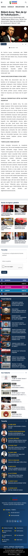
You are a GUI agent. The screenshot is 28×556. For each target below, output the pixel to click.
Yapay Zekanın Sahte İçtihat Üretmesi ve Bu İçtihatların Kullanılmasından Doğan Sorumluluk (15, 476)
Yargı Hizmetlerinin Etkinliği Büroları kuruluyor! (5, 241)
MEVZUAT (21, 548)
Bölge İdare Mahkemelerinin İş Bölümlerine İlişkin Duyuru (18, 415)
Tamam (17, 554)
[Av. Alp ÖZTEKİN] (4, 475)
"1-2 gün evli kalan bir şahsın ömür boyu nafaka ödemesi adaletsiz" (7, 214)
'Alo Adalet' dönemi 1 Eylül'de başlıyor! (19, 379)
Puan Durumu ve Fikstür (7, 536)
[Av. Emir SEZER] (4, 426)
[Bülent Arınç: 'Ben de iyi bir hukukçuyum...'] (14, 34)
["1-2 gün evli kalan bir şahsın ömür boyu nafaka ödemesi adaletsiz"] (7, 208)
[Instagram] (12, 521)
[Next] (18, 521)
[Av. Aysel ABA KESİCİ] (4, 440)
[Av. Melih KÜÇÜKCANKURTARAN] (4, 433)
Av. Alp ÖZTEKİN (12, 473)
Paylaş (4, 44)
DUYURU (14, 412)
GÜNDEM (14, 376)
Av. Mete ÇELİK (12, 466)
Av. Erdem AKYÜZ (12, 488)
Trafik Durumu (19, 531)
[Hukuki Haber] (13, 2)
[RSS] (20, 521)
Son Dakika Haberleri (5, 540)
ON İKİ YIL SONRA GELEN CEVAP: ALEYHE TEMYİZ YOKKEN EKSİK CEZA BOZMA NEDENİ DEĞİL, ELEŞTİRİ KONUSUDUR (17, 469)
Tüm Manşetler (19, 535)
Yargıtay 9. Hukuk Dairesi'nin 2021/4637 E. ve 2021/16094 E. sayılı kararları (19, 394)
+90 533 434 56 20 (15, 512)
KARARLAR (11, 7)
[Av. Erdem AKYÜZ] (4, 489)
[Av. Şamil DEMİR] (4, 454)
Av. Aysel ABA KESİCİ (13, 438)
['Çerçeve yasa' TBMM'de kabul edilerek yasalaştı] (21, 208)
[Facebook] (7, 521)
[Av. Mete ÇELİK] (4, 468)
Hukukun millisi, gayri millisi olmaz (17, 462)
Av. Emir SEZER (12, 424)
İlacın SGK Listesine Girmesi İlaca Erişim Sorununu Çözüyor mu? (17, 448)
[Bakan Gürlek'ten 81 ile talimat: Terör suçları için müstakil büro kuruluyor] (21, 235)
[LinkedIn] (15, 521)
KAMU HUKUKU (7, 548)
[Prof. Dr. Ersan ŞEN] (4, 461)
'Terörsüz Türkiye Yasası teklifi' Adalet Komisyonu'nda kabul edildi (6, 227)
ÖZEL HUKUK (15, 548)
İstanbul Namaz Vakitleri (7, 531)
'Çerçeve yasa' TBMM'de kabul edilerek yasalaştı (20, 213)
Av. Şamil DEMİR (12, 452)
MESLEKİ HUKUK (20, 7)
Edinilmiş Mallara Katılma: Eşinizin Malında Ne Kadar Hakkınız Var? (19, 408)
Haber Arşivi (19, 539)
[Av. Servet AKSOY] (4, 482)
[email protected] (21, 509)
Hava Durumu (20, 528)
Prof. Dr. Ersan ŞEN (13, 460)
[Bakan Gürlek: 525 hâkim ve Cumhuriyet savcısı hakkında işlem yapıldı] (21, 221)
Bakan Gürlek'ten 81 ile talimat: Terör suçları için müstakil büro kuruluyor (20, 241)
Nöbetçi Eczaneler (8, 528)
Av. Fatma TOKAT (12, 445)
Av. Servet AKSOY (13, 481)
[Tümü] (26, 372)
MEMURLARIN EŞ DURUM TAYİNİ (17, 483)
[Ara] (25, 2)
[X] (10, 521)
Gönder (4, 272)
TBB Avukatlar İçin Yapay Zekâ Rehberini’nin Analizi (16, 455)
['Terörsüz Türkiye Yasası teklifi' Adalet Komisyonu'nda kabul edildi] (7, 221)
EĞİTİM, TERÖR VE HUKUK (15, 490)
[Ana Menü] (1, 2)
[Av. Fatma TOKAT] (4, 447)
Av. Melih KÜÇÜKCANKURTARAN (16, 431)
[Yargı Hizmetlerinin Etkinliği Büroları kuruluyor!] (7, 235)
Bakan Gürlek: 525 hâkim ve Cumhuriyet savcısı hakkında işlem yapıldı (20, 227)
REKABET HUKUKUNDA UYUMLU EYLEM (18, 387)
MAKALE (3, 7)
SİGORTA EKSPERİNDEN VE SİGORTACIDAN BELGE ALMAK (18, 401)
